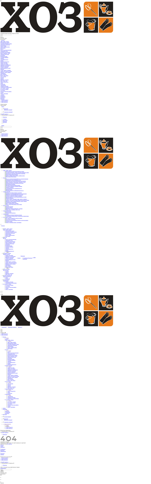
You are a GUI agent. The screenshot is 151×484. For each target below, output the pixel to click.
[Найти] (1, 36)
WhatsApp (5, 117)
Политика (2, 453)
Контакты (2, 450)
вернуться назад (3, 443)
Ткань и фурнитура (11, 391)
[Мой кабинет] (1, 293)
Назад (7, 338)
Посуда (9, 351)
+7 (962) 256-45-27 (4, 102)
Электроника (10, 396)
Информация (3, 451)
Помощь (2, 454)
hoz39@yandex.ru (4, 114)
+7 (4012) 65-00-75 (4, 100)
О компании (2, 449)
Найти (2, 470)
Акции (1, 446)
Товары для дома (11, 367)
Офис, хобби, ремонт (12, 342)
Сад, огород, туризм (12, 401)
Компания (7, 411)
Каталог (6, 339)
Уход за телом (10, 383)
